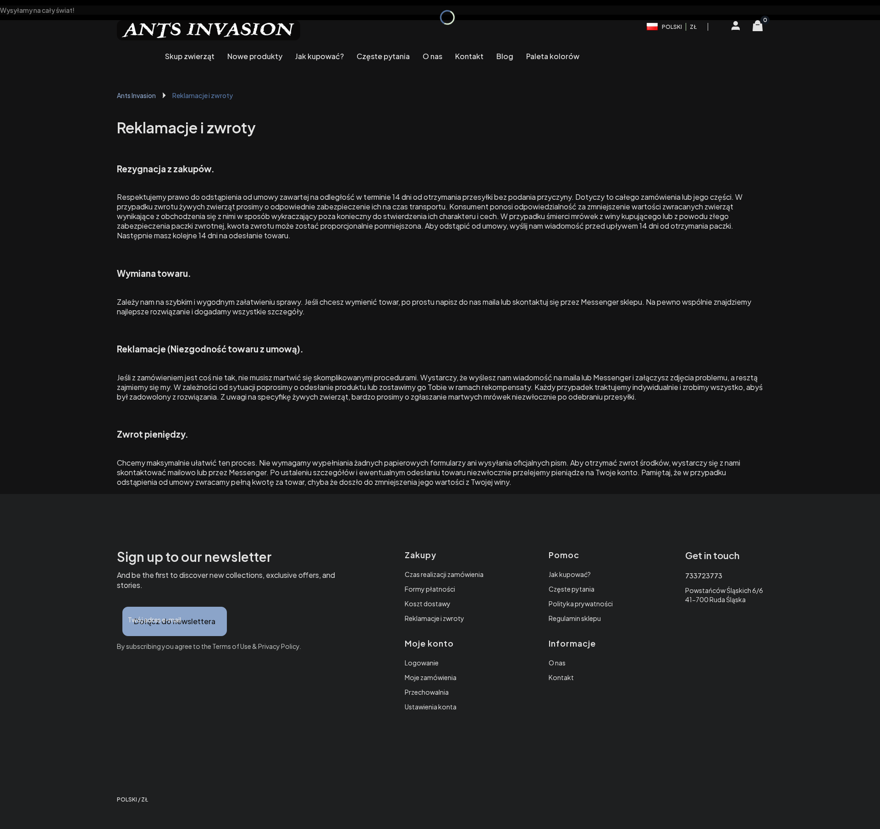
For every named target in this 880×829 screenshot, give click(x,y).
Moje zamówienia (430, 677)
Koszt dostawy (428, 603)
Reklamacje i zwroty (434, 618)
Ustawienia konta (430, 707)
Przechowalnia (427, 692)
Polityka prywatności (581, 603)
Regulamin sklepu (575, 618)
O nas (557, 663)
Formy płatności (430, 589)
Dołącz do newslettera (174, 621)
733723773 (703, 575)
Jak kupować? (570, 574)
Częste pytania (571, 589)
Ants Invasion (136, 95)
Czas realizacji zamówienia (444, 574)
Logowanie (422, 663)
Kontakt (561, 677)
